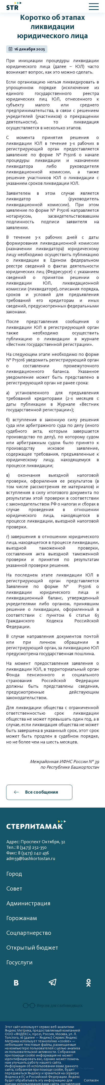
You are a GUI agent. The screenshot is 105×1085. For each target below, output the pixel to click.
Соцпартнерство (28, 932)
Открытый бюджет (32, 947)
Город (14, 873)
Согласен (91, 1080)
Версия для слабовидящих (60, 1005)
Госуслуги (19, 962)
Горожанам (21, 918)
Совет (14, 888)
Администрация (28, 903)
